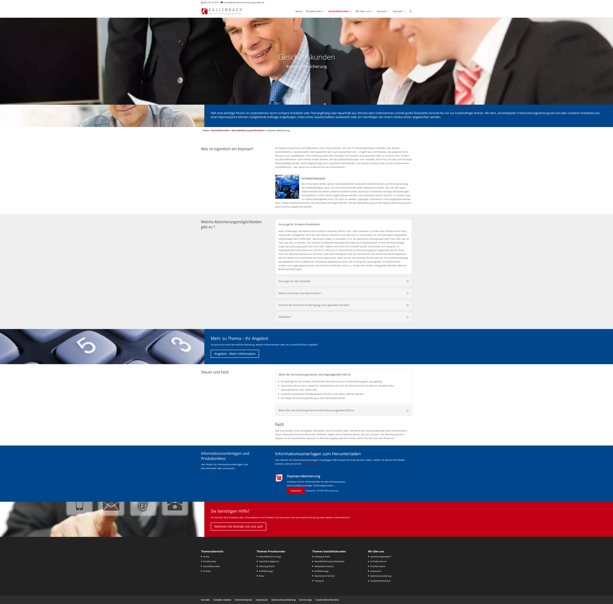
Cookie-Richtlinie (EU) (380, 580)
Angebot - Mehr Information (235, 354)
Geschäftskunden (338, 11)
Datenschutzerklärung (380, 575)
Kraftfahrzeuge (266, 571)
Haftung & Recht (267, 566)
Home (298, 11)
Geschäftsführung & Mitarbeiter (248, 130)
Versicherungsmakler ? (381, 556)
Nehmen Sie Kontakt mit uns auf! (238, 526)
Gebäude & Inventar (324, 566)
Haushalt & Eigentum (269, 561)
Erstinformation (377, 566)
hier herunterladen (312, 463)
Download (296, 490)
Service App (305, 599)
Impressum (375, 571)
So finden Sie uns (378, 561)
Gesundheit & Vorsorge (270, 556)
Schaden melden (222, 599)
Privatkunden (314, 11)
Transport (319, 580)
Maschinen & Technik (324, 575)
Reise (261, 575)
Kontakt (397, 11)
